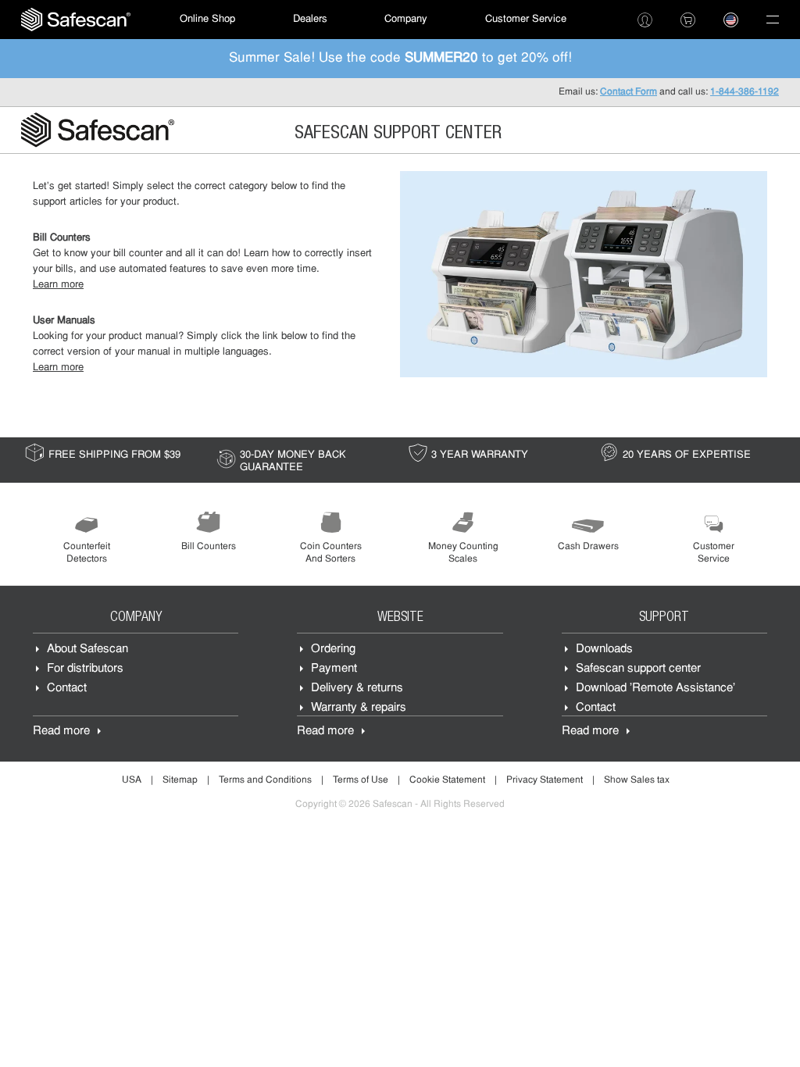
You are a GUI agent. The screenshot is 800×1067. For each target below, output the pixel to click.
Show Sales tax (637, 780)
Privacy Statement (544, 780)
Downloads (604, 649)
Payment (334, 669)
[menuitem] (75, 19)
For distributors (85, 669)
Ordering (333, 649)
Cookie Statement (447, 780)
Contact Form (628, 92)
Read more (61, 731)
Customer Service (525, 19)
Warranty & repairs (358, 708)
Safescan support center (638, 669)
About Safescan (87, 649)
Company (405, 19)
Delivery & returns (357, 688)
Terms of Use (360, 780)
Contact (67, 688)
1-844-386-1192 (744, 92)
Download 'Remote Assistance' (655, 688)
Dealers (310, 19)
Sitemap (180, 780)
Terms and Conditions (265, 780)
